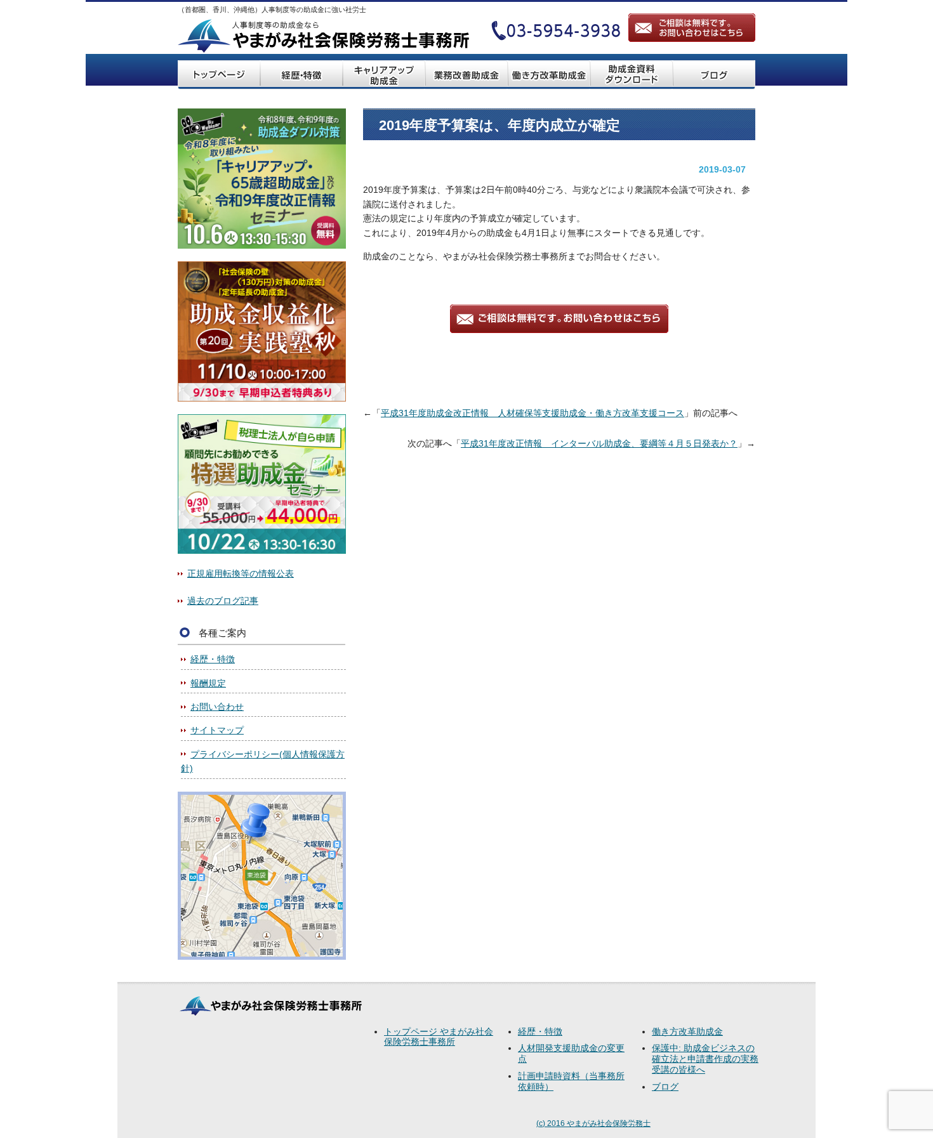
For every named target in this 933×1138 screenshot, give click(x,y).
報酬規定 (208, 683)
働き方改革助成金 (687, 1031)
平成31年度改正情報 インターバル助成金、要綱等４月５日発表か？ (599, 443)
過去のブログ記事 (222, 601)
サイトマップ (217, 730)
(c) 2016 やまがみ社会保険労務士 (593, 1123)
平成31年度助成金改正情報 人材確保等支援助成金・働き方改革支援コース (532, 413)
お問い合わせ (217, 707)
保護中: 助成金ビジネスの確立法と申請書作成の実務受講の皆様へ (705, 1059)
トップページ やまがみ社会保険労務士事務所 (438, 1036)
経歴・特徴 (212, 659)
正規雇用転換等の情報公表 (240, 573)
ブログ (665, 1087)
